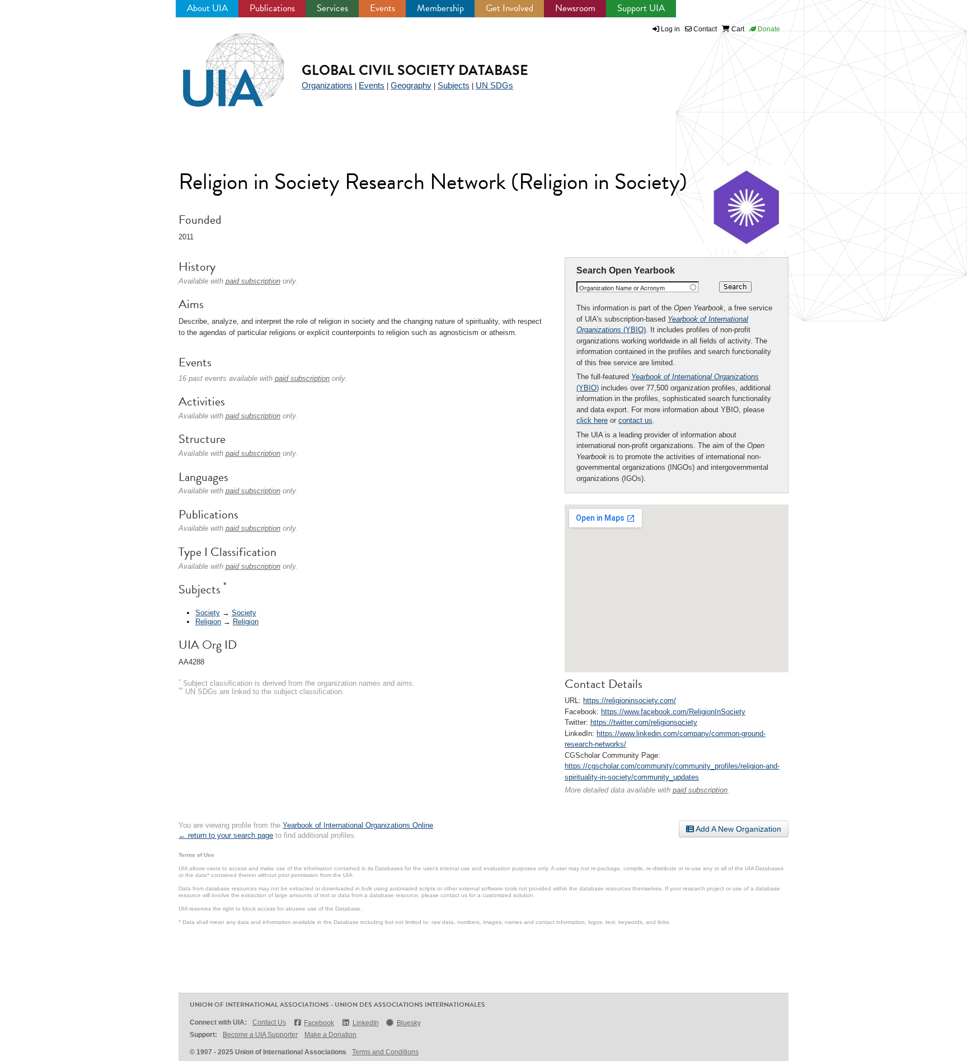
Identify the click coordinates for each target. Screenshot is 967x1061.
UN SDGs (494, 85)
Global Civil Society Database (415, 70)
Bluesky (409, 1023)
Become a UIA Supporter (260, 1035)
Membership (440, 8)
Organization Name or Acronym (622, 288)
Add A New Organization (737, 828)
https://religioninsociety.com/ (629, 700)
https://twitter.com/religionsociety (643, 722)
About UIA (207, 8)
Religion (208, 621)
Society (207, 613)
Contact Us (269, 1022)
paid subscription (700, 790)
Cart (737, 29)
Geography (411, 85)
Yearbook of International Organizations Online (358, 825)
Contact (704, 29)
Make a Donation (330, 1035)
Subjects (454, 85)
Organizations (327, 85)
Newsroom (575, 8)
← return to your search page (226, 835)
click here (592, 420)
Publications (272, 8)
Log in (670, 29)
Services (332, 8)
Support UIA (641, 8)
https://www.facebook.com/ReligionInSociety (673, 712)
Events (382, 8)
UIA (220, 64)
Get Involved (509, 8)
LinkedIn (365, 1023)
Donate (768, 29)
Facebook (319, 1023)
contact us (635, 420)
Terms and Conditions (385, 1052)
